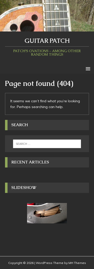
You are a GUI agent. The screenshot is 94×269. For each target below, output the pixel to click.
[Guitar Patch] (47, 28)
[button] (87, 68)
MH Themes (77, 263)
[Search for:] (47, 144)
